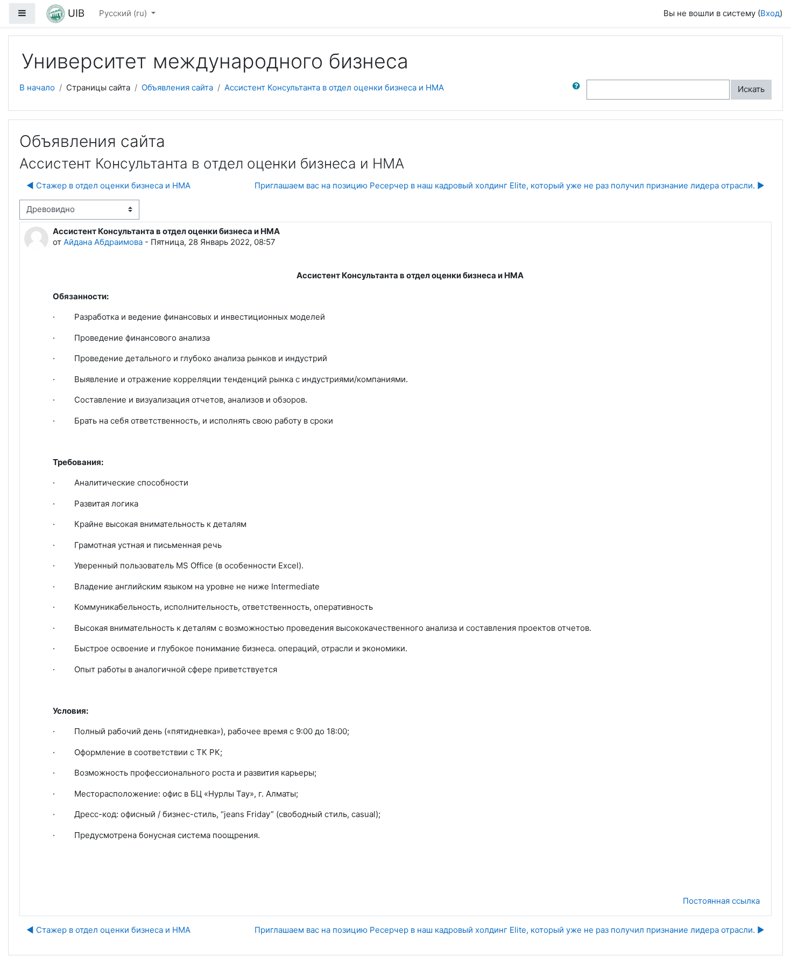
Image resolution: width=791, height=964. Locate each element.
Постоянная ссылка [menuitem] (721, 901)
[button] (578, 90)
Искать (751, 89)
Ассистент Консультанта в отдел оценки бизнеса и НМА (334, 87)
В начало (37, 87)
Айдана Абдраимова (103, 242)
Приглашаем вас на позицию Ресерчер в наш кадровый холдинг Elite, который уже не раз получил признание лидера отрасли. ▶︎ (510, 185)
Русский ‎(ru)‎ (124, 13)
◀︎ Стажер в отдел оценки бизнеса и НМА (108, 185)
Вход (770, 13)
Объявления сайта (177, 87)
